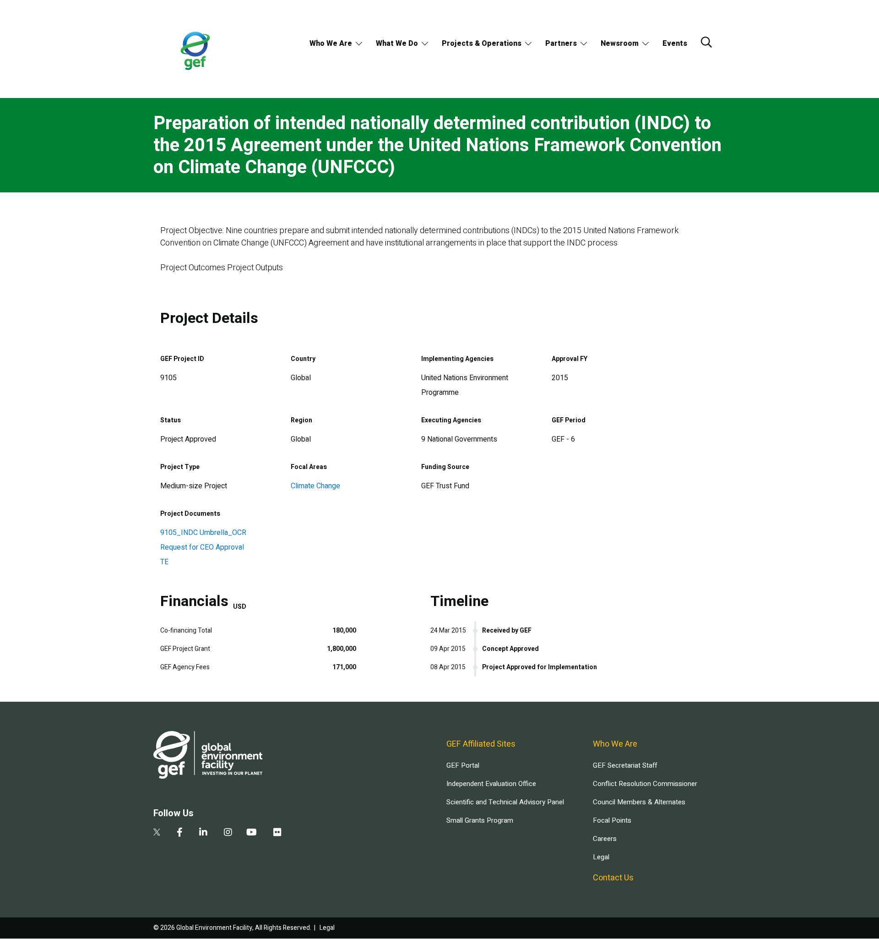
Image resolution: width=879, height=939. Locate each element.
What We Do (397, 43)
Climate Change (315, 485)
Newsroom (620, 43)
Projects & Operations (481, 43)
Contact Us (613, 878)
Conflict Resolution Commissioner (645, 784)
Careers (605, 839)
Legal (601, 857)
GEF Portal (462, 765)
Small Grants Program (479, 820)
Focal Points (612, 820)
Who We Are (330, 43)
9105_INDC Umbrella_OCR (203, 532)
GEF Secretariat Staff (625, 765)
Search (706, 42)
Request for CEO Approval (202, 547)
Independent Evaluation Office (491, 784)
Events (674, 43)
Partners (561, 43)
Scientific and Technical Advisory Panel (505, 802)
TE (164, 562)
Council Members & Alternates (639, 802)
